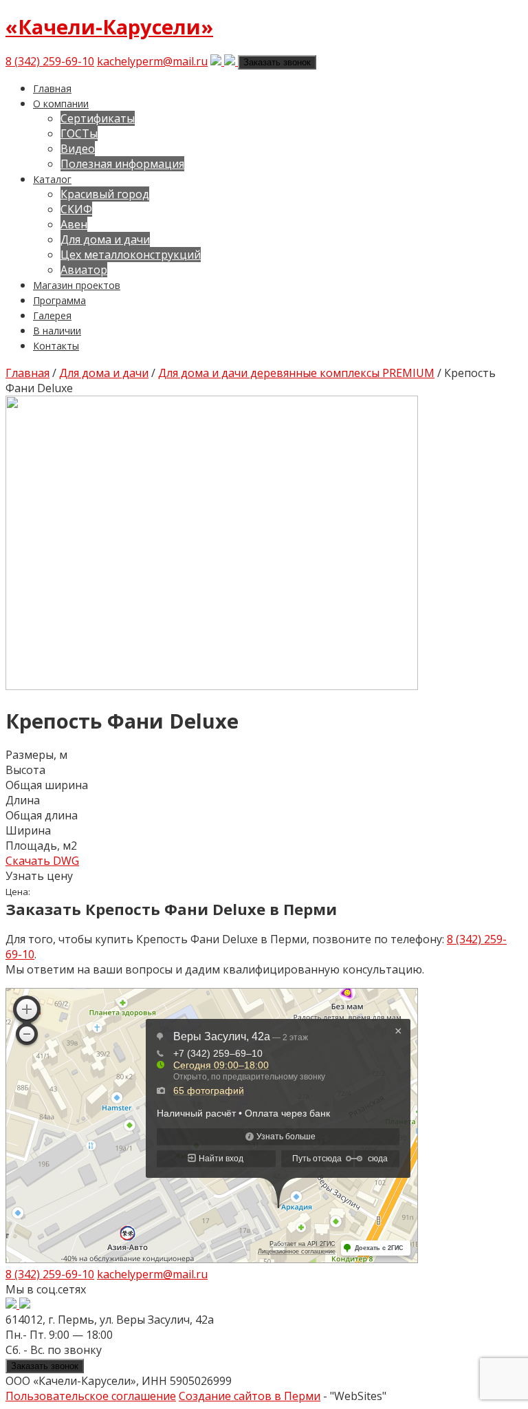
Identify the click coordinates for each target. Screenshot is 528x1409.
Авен (73, 224)
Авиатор (83, 269)
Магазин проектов (76, 285)
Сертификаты (97, 118)
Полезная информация (122, 163)
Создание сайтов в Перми (249, 1395)
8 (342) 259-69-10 (50, 61)
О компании (61, 103)
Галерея (52, 315)
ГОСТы (79, 133)
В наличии (57, 330)
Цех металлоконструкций (130, 254)
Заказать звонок (277, 62)
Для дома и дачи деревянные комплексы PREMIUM (296, 372)
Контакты (56, 345)
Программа (59, 300)
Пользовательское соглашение (91, 1395)
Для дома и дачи (105, 239)
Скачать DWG (42, 860)
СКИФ (76, 209)
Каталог (52, 179)
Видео (77, 148)
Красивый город (104, 194)
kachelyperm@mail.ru (152, 61)
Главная (52, 88)
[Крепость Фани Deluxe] (212, 685)
